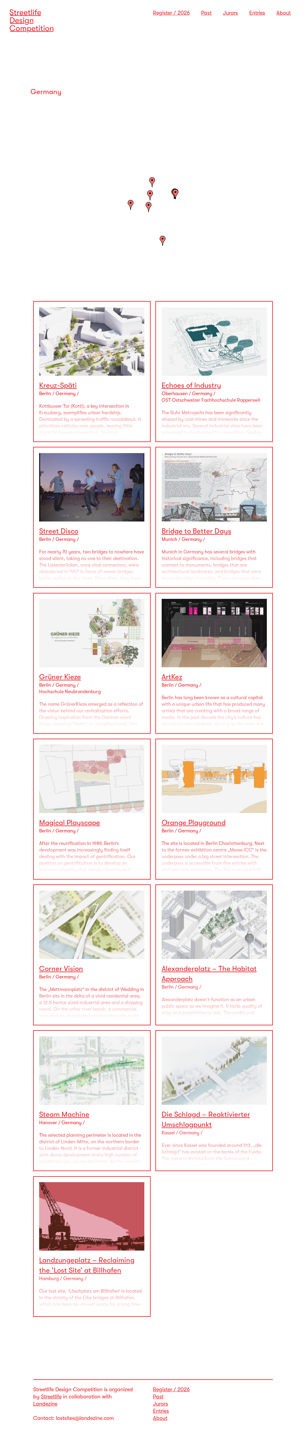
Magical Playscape (69, 822)
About (283, 13)
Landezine (45, 1404)
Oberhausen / (177, 393)
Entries (257, 13)
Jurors (230, 13)
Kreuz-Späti (58, 385)
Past (206, 13)
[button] (131, 205)
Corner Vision (61, 968)
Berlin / (47, 393)
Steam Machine (64, 1114)
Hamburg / (51, 1278)
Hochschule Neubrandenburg (70, 691)
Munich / (172, 539)
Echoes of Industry (191, 385)
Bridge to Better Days (196, 531)
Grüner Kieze (60, 677)
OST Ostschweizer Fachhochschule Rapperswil (211, 400)
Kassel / (170, 1133)
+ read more (174, 730)
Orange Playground (194, 822)
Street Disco (58, 531)
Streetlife (51, 1397)
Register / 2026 (171, 13)
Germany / (67, 393)
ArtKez (172, 677)
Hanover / (50, 1122)
